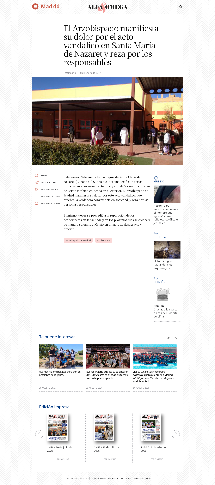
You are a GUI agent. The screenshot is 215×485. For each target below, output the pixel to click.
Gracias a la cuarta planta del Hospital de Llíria (166, 313)
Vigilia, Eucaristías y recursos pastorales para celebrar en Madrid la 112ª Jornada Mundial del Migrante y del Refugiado (153, 376)
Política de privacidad (131, 478)
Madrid (50, 6)
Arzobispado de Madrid (78, 240)
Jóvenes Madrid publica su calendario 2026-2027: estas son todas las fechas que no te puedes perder (107, 375)
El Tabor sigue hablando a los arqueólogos (163, 264)
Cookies (149, 478)
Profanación (103, 240)
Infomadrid (70, 72)
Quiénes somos (98, 478)
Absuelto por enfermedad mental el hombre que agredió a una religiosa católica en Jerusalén (166, 214)
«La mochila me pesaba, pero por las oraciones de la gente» (59, 373)
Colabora (113, 478)
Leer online (62, 459)
